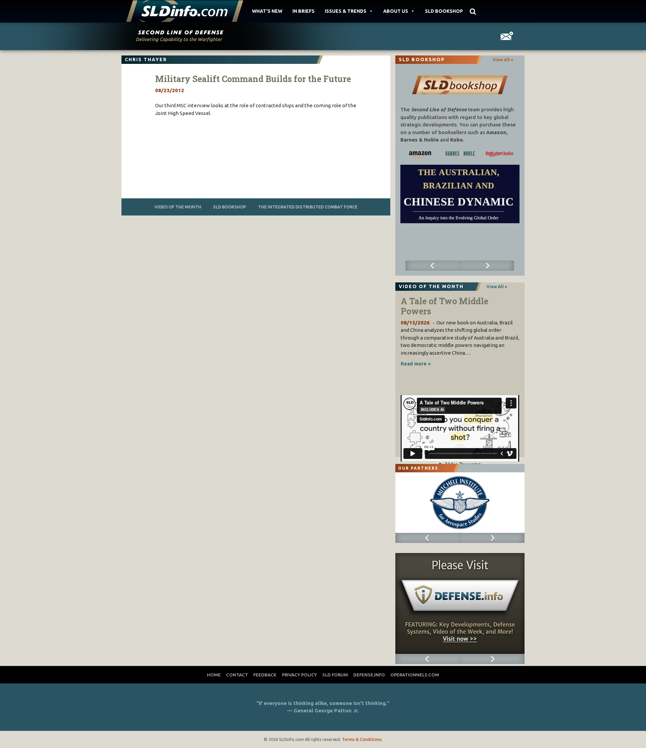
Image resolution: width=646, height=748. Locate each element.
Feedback (265, 674)
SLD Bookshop (444, 11)
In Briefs (303, 11)
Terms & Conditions (362, 739)
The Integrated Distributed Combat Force (307, 206)
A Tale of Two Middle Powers (444, 306)
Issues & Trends (345, 11)
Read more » (416, 363)
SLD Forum (335, 674)
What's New (267, 11)
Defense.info (369, 674)
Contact (237, 674)
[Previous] (432, 266)
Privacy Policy (299, 674)
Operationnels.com (414, 674)
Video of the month (177, 206)
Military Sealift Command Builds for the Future (253, 78)
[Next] (487, 266)
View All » (503, 59)
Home (214, 674)
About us (395, 11)
